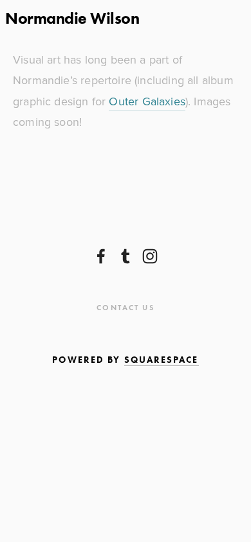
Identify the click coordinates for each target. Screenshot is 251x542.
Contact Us (125, 307)
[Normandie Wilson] (150, 256)
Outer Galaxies (147, 101)
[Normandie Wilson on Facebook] (101, 256)
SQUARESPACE (161, 359)
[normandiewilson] (125, 256)
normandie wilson (72, 18)
